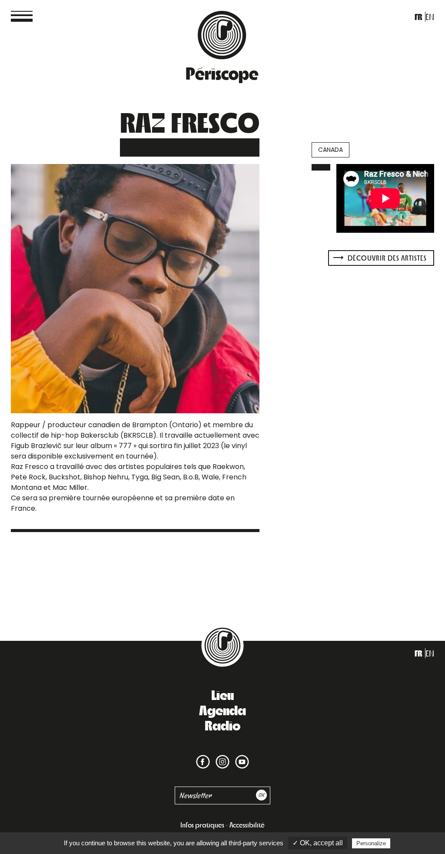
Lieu (222, 694)
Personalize (371, 843)
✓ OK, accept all (317, 843)
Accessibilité (247, 825)
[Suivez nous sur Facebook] (203, 756)
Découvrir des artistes (386, 258)
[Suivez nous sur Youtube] (240, 756)
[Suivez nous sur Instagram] (220, 756)
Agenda (222, 709)
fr (418, 17)
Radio (222, 725)
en (429, 17)
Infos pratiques (202, 825)
